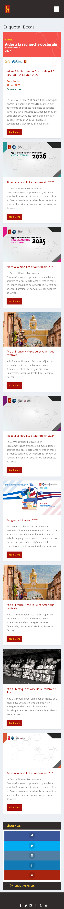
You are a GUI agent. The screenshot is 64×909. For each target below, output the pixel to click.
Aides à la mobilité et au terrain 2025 (30, 267)
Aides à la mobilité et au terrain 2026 (30, 182)
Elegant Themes (31, 896)
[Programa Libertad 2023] (32, 497)
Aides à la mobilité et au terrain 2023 (30, 773)
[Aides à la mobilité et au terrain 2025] (32, 244)
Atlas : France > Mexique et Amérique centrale (30, 353)
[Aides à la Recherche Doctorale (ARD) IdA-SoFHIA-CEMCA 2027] (32, 49)
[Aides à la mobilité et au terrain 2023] (32, 750)
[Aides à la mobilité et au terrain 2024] (32, 413)
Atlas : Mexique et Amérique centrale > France (31, 690)
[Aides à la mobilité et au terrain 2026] (32, 159)
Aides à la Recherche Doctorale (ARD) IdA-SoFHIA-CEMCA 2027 (31, 73)
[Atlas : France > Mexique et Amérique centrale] (32, 329)
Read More (14, 131)
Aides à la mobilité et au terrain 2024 (30, 435)
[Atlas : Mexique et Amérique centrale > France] (32, 666)
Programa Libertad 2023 (22, 520)
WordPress (32, 900)
